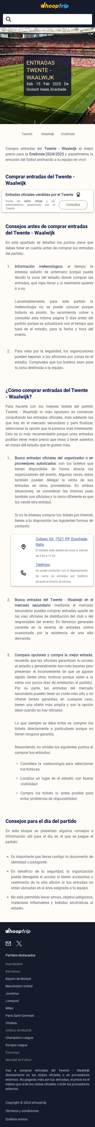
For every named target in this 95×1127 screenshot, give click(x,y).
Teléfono (43, 565)
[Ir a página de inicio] (46, 5)
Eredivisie (68, 134)
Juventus (12, 993)
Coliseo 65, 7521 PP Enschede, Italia (62, 542)
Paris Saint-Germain (20, 1015)
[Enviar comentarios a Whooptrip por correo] (11, 944)
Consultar (73, 204)
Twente (27, 134)
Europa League (16, 1045)
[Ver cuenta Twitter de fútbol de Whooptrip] (21, 944)
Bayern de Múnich (18, 979)
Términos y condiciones (22, 1111)
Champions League (19, 1038)
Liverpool (12, 1001)
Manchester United (19, 986)
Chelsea (11, 1023)
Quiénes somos (16, 1119)
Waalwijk (47, 134)
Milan (9, 1008)
